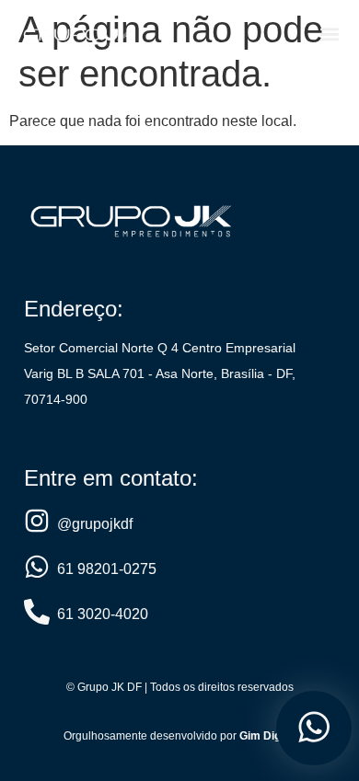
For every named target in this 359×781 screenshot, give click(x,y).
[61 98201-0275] (37, 567)
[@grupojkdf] (37, 521)
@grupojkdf (95, 524)
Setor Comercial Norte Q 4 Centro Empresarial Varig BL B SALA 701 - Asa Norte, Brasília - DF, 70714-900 (159, 373)
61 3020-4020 (102, 614)
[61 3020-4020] (37, 612)
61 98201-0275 (106, 569)
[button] (329, 33)
